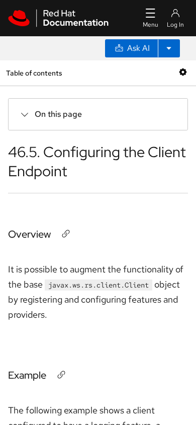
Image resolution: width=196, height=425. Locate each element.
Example (27, 375)
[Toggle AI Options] (169, 48)
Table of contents (34, 73)
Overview (29, 234)
